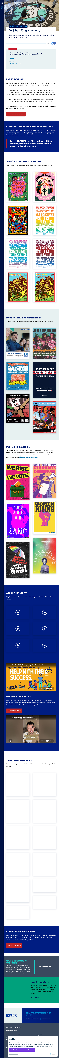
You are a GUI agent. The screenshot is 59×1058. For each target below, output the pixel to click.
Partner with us (35, 1018)
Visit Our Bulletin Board (15, 114)
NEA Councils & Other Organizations (26, 1035)
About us (28, 1018)
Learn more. (34, 997)
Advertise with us (46, 1018)
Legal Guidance (40, 1035)
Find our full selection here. (29, 457)
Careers (8, 1035)
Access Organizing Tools (44, 966)
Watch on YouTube (13, 710)
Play (17, 612)
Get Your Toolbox (13, 945)
